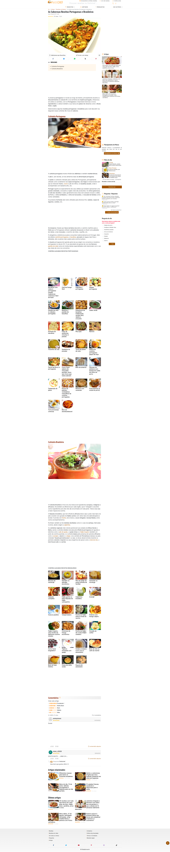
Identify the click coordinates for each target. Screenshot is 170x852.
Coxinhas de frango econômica (66, 632)
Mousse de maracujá (51, 581)
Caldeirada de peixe (52, 389)
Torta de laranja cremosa (53, 410)
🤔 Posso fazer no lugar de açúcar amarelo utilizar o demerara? (110, 206)
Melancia (106, 238)
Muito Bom (60, 705)
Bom (58, 708)
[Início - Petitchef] (48, 9)
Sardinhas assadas (108, 229)
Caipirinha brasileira (79, 597)
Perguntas (100, 7)
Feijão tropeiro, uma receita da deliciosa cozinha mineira (54, 633)
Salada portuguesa (93, 288)
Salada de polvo (108, 225)
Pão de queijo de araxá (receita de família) (81, 582)
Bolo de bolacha (81, 367)
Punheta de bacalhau (52, 332)
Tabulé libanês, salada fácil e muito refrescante (115, 164)
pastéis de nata (53, 246)
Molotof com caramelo (80, 389)
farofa (64, 518)
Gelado (106, 236)
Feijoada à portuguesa (79, 288)
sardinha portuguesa (61, 237)
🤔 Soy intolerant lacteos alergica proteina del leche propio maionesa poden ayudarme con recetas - (111, 197)
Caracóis (106, 234)
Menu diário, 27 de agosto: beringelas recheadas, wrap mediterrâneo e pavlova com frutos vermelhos (60, 818)
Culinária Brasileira (57, 68)
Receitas (70, 7)
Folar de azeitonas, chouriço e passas (65, 334)
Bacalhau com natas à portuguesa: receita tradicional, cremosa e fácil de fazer (53, 292)
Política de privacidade (92, 833)
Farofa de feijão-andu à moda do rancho (81, 616)
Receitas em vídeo (53, 833)
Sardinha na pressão (66, 350)
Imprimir (119, 179)
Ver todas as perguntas (116, 209)
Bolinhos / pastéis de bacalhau (65, 311)
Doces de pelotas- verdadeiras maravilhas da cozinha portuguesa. (66, 393)
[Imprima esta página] (99, 55)
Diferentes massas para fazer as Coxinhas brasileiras (66, 774)
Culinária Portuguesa (57, 66)
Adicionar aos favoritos (58, 55)
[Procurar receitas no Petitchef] (113, 3)
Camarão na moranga (93, 581)
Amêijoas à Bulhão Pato (110, 227)
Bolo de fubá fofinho (52, 666)
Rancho (91, 331)
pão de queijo (63, 532)
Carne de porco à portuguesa (54, 368)
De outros (117, 7)
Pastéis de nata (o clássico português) (53, 311)
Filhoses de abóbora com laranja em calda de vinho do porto (94, 370)
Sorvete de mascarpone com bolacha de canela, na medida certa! (115, 176)
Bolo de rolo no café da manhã (94, 649)
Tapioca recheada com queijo (66, 650)
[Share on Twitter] (85, 59)
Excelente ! (60, 703)
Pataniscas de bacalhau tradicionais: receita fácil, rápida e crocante (80, 314)
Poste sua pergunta (112, 212)
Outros (106, 240)
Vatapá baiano (66, 615)
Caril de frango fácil (67, 288)
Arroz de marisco (108, 231)
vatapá (68, 536)
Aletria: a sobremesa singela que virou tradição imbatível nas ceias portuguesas (93, 775)
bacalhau (73, 237)
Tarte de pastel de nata (81, 350)
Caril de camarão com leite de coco (114, 170)
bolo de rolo (94, 540)
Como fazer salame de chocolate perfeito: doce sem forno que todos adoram (67, 371)
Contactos (89, 831)
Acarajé (91, 597)
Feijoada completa (51, 597)
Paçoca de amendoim (79, 666)
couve (66, 184)
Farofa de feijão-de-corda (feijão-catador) (81, 632)
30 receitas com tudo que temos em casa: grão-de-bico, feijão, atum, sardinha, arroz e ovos (66, 804)
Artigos (85, 7)
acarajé (55, 536)
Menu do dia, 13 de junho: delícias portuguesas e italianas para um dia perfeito (66, 787)
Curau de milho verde (67, 666)
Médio (59, 710)
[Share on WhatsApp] (74, 59)
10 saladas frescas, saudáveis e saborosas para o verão (92, 786)
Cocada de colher (92, 632)
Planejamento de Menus (111, 153)
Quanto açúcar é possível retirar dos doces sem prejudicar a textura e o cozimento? (93, 817)
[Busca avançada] (115, 3)
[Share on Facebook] (53, 59)
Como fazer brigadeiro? (52, 649)
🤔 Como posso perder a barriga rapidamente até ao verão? (110, 202)
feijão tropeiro (84, 532)
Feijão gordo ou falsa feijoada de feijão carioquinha (67, 599)
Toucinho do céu (53, 349)
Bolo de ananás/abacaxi (67, 410)
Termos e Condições (92, 835)
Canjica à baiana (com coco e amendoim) (81, 650)
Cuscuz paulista (53, 615)
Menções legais (91, 838)
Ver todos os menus (109, 179)
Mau (58, 712)
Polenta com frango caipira (94, 615)
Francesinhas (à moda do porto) (94, 389)
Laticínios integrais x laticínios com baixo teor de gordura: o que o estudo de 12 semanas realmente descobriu (87, 805)
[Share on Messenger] (64, 59)
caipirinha (67, 525)
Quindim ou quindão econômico (65, 582)
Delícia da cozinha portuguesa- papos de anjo (94, 352)
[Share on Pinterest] (96, 59)
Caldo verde (93, 310)
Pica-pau (78, 331)
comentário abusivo (95, 746)
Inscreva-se (112, 187)
